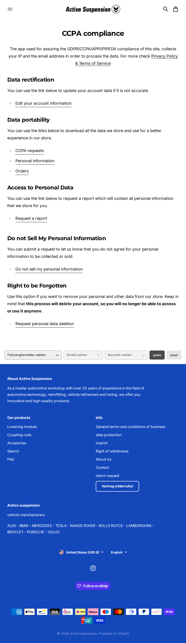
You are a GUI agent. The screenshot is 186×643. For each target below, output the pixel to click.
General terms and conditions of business (130, 426)
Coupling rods (19, 435)
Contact (102, 467)
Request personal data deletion (44, 323)
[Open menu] (10, 9)
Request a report (31, 218)
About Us (103, 459)
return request (107, 475)
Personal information (34, 160)
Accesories (16, 443)
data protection (109, 435)
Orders (22, 171)
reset (174, 355)
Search (13, 451)
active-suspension (83, 633)
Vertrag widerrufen (117, 486)
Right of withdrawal (112, 451)
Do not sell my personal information (49, 269)
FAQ (10, 459)
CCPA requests (29, 150)
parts (157, 355)
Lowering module (22, 426)
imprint (102, 443)
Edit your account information (43, 103)
